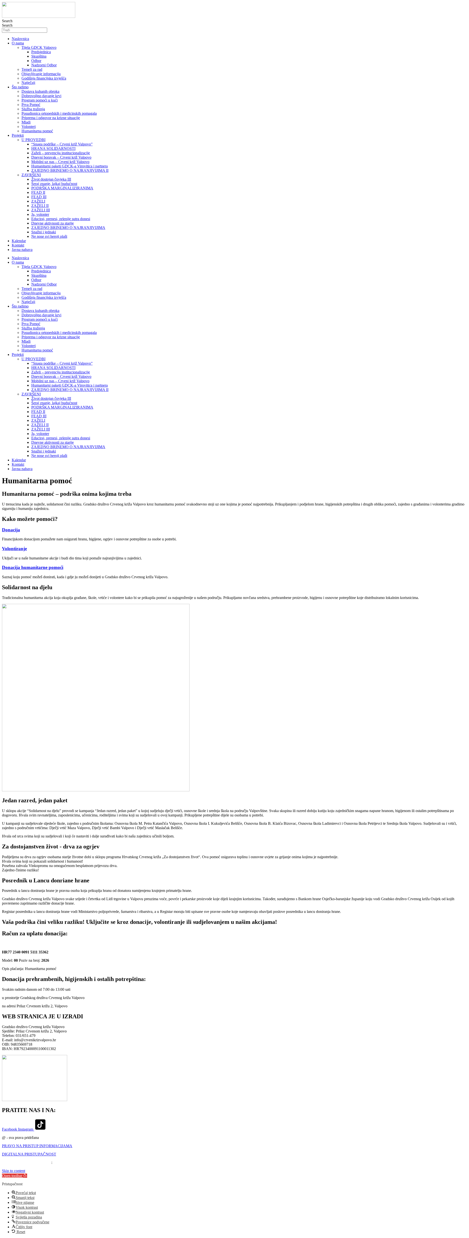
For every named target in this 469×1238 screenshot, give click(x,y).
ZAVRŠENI (31, 175)
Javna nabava (22, 250)
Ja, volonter (40, 214)
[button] (14, 1176)
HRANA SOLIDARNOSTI (53, 148)
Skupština (38, 56)
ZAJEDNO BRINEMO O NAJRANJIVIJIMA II (69, 170)
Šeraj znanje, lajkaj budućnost (54, 184)
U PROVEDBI (33, 140)
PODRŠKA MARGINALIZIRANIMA (62, 188)
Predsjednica (41, 52)
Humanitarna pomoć (37, 131)
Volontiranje (14, 548)
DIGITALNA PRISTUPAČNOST (29, 1154)
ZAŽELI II (40, 206)
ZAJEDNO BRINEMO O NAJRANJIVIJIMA (68, 228)
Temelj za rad (31, 69)
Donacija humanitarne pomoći (32, 567)
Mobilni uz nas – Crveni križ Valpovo (60, 162)
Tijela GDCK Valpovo (38, 47)
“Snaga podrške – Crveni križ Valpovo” (62, 144)
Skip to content (13, 1171)
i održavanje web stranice (31, 1162)
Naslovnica (20, 39)
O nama (18, 43)
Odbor (36, 61)
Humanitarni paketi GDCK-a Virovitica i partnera (69, 166)
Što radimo (20, 87)
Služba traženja (33, 109)
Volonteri (28, 126)
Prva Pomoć (30, 105)
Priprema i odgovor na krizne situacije (50, 118)
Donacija (11, 529)
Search (7, 21)
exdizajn (59, 1162)
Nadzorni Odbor (44, 65)
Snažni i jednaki (43, 232)
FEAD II (38, 192)
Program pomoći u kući (39, 100)
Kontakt (18, 245)
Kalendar (19, 241)
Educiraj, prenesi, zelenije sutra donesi (60, 219)
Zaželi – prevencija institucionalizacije (60, 153)
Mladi (26, 122)
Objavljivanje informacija (41, 74)
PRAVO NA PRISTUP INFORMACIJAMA (37, 1146)
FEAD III (38, 197)
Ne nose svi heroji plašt (49, 236)
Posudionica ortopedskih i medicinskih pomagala (59, 113)
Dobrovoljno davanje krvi (41, 96)
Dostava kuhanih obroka (40, 91)
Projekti (18, 135)
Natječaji (28, 83)
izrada (6, 1162)
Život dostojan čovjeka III (51, 179)
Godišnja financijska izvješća (43, 78)
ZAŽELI (38, 201)
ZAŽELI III (40, 210)
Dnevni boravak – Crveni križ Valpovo (61, 157)
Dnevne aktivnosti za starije (52, 223)
